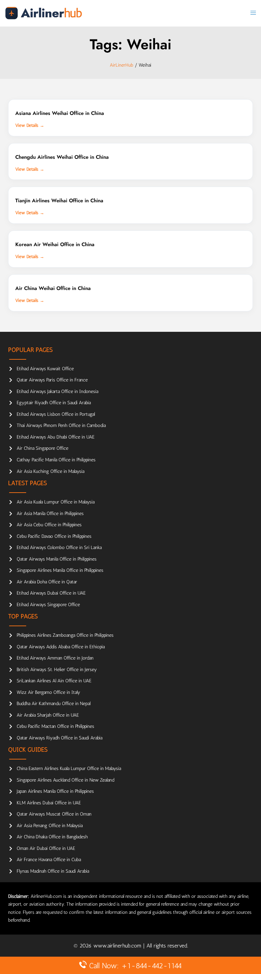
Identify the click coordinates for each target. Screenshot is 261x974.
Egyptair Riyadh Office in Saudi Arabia (54, 403)
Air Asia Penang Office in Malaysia (50, 825)
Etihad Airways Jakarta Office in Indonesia (57, 391)
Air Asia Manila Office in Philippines (50, 513)
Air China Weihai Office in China (53, 288)
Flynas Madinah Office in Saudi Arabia (53, 871)
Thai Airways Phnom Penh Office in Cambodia (61, 425)
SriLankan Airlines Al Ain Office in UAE (54, 681)
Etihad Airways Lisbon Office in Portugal (56, 414)
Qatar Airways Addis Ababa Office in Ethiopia (61, 647)
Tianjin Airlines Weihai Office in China (59, 200)
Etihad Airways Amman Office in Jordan (55, 658)
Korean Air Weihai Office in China (54, 244)
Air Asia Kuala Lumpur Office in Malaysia (55, 502)
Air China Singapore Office (42, 448)
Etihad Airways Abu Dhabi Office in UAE (55, 437)
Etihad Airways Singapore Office (48, 605)
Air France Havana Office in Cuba (49, 859)
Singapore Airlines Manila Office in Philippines (60, 570)
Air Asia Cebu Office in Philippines (49, 525)
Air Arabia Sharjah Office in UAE (48, 715)
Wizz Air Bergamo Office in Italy (48, 692)
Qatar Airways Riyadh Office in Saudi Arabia (59, 738)
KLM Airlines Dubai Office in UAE (49, 803)
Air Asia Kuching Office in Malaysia (50, 471)
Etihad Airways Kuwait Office (45, 369)
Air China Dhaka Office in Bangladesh (52, 837)
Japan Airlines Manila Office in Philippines (55, 791)
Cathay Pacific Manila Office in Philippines (56, 460)
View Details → (29, 125)
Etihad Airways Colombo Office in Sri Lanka (59, 547)
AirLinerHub (121, 65)
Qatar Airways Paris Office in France (52, 380)
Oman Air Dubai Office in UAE (46, 848)
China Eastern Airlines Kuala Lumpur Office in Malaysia (69, 768)
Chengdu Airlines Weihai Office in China (62, 157)
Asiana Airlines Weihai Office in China (59, 113)
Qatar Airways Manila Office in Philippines (57, 559)
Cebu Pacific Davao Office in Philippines (54, 536)
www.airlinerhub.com (118, 945)
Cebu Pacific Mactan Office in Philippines (55, 726)
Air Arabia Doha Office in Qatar (47, 582)
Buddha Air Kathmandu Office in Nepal (53, 703)
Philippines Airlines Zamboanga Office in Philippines (65, 635)
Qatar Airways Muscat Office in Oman (54, 814)
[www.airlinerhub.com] (43, 13)
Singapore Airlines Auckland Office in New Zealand (65, 780)
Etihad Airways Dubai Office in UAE (51, 593)
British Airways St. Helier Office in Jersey (57, 669)
